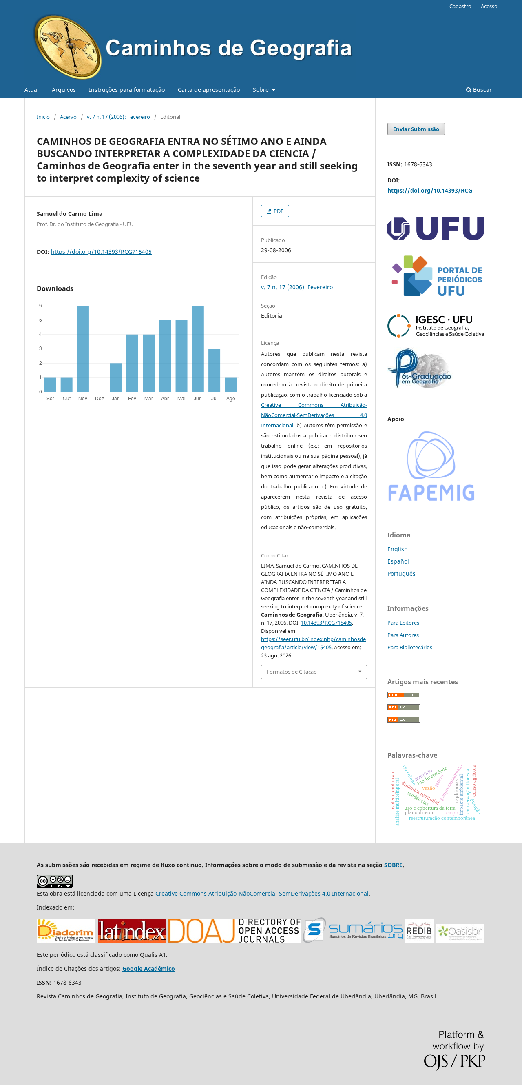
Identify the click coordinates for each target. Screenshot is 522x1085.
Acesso (489, 6)
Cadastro (460, 6)
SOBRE (393, 865)
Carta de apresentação (209, 89)
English (397, 549)
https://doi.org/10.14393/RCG (429, 190)
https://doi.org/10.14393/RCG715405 (101, 251)
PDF (277, 211)
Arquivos (64, 89)
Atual (31, 89)
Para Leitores (403, 622)
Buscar (481, 89)
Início (43, 116)
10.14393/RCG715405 (326, 622)
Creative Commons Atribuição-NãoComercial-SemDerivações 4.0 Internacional (314, 415)
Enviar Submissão (416, 129)
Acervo (68, 116)
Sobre (261, 89)
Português (401, 573)
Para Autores (403, 635)
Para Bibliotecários (409, 647)
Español (398, 561)
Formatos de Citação (292, 671)
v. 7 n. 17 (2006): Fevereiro (118, 116)
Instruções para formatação (127, 89)
